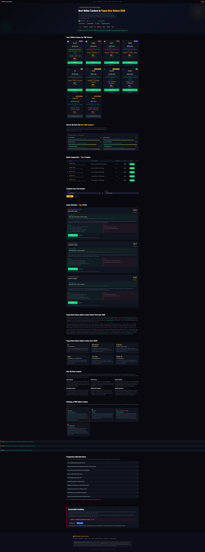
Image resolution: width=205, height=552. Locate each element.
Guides (120, 1)
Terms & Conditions (113, 538)
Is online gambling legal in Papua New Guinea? (102, 462)
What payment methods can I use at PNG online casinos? (102, 485)
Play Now (132, 164)
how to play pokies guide (127, 333)
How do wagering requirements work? (102, 477)
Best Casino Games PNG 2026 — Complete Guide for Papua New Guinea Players (19, 441)
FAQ (117, 1)
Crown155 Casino (111, 74)
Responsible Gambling (98, 538)
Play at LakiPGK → (73, 268)
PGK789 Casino (130, 46)
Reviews (109, 1)
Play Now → (75, 62)
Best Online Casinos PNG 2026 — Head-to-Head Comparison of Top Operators (19, 450)
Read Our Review (75, 116)
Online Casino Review (6, 1)
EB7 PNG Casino (75, 74)
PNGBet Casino (93, 101)
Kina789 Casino (75, 46)
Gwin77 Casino (112, 46)
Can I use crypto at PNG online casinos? (102, 474)
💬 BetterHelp (79, 523)
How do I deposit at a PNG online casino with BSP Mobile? (102, 470)
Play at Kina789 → (73, 235)
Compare (105, 1)
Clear (76, 196)
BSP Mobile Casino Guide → (73, 419)
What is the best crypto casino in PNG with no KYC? (102, 488)
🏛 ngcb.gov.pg (72, 523)
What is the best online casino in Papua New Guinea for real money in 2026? (102, 466)
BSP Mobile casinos (74, 499)
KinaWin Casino (130, 74)
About (89, 538)
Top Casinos (94, 1)
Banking (113, 1)
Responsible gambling (97, 499)
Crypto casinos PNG (81, 499)
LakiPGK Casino (93, 46)
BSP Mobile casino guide (103, 333)
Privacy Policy (106, 538)
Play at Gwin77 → (72, 302)
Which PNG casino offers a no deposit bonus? (102, 481)
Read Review (75, 64)
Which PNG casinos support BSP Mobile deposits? (102, 492)
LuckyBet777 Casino (75, 101)
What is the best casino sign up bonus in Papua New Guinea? (102, 496)
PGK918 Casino (93, 74)
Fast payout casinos (89, 499)
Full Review (80, 235)
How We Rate (100, 1)
